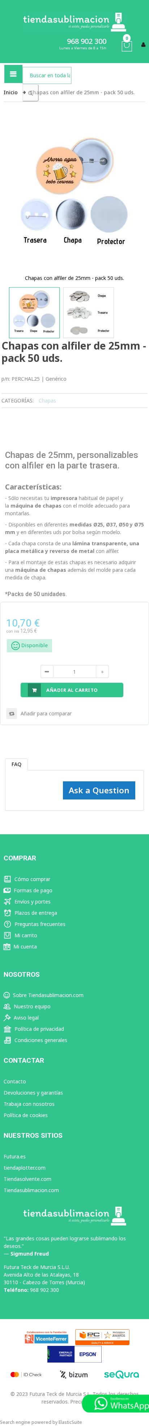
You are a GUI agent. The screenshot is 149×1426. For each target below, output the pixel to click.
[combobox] (47, 75)
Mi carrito (25, 935)
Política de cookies (26, 1115)
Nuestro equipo (31, 1006)
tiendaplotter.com (25, 1167)
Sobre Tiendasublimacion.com (48, 995)
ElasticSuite (70, 1422)
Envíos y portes (32, 901)
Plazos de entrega (35, 912)
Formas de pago (32, 890)
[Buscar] (30, 93)
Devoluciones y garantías (33, 1092)
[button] (34, 312)
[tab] (17, 764)
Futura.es (15, 1156)
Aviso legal (25, 1017)
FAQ (16, 764)
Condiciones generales (40, 1040)
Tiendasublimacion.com (31, 1190)
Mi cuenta (24, 946)
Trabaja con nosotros (29, 1103)
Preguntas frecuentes (39, 924)
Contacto (15, 1081)
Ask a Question (99, 790)
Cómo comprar (31, 879)
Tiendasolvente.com (27, 1178)
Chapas (47, 400)
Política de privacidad (38, 1028)
